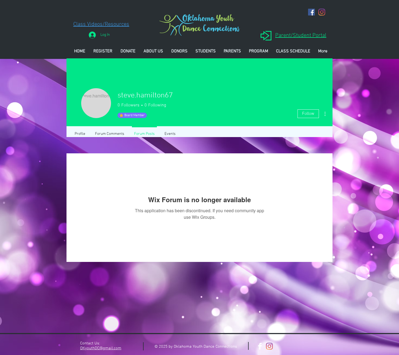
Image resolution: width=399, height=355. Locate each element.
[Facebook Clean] (259, 346)
